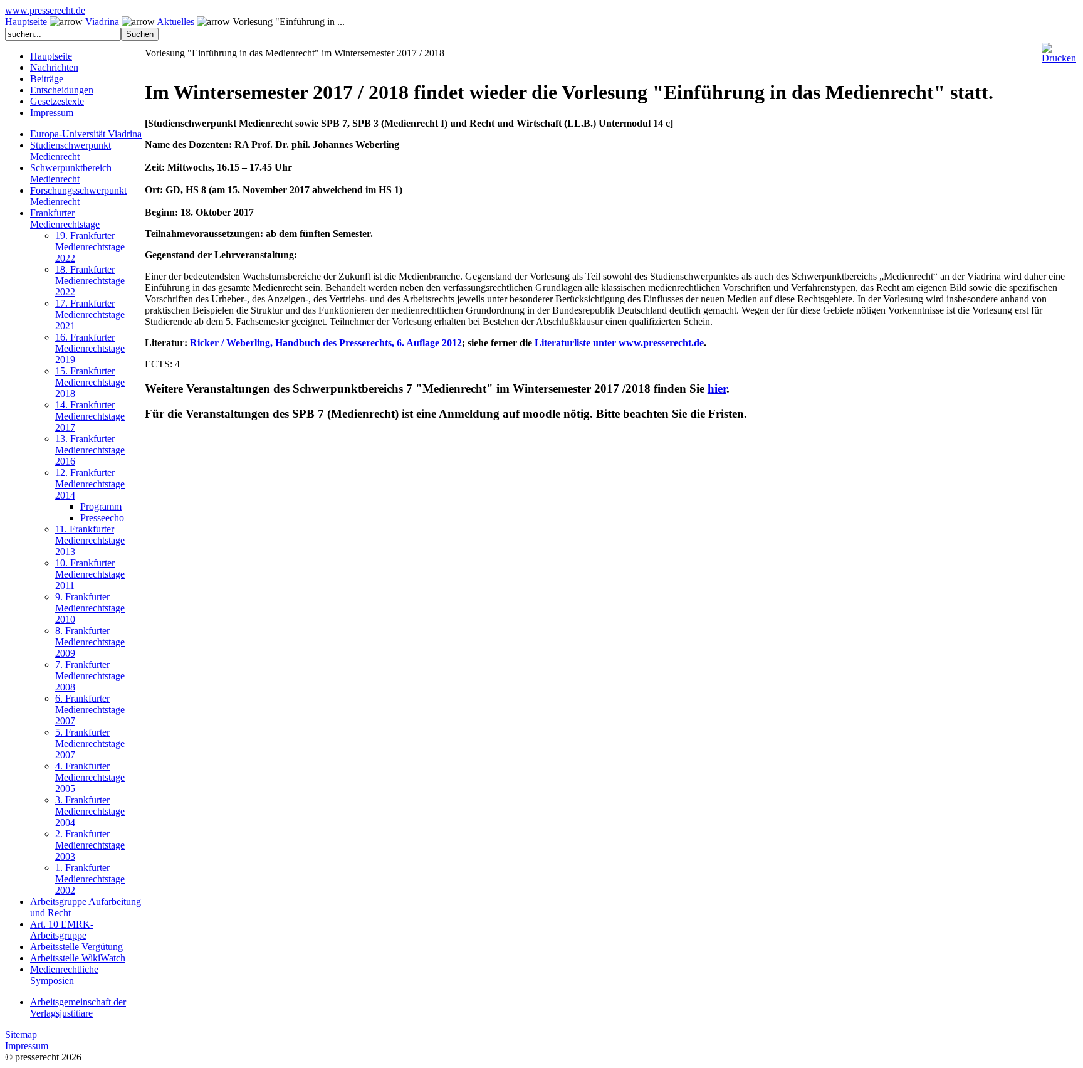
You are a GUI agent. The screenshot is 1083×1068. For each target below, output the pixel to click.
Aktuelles (175, 21)
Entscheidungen (61, 90)
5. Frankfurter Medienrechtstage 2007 (90, 743)
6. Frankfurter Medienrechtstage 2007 (90, 709)
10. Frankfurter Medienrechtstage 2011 (90, 574)
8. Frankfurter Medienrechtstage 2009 (90, 641)
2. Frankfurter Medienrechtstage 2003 (90, 845)
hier (717, 388)
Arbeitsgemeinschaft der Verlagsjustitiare (78, 1007)
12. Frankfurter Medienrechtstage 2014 (90, 483)
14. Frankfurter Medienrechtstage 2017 (90, 416)
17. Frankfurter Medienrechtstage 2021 (90, 314)
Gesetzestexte (57, 101)
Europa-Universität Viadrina (86, 134)
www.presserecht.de (45, 10)
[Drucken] (1059, 48)
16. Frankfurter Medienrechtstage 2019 (90, 348)
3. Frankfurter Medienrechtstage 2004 (90, 811)
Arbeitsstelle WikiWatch (77, 958)
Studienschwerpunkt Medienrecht (70, 151)
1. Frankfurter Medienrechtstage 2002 (90, 879)
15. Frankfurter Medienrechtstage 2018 (90, 382)
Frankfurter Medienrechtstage (65, 219)
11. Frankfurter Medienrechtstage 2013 (90, 540)
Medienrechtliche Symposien (64, 975)
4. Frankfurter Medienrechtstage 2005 (90, 777)
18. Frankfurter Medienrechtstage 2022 (90, 280)
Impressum (51, 112)
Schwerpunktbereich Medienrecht (71, 173)
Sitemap (21, 1034)
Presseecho (102, 517)
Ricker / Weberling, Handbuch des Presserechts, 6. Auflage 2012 (326, 342)
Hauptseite (26, 21)
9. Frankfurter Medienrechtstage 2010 (90, 608)
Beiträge (46, 78)
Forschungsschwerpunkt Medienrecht (78, 196)
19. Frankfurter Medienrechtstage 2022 (90, 246)
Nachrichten (54, 67)
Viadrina (102, 21)
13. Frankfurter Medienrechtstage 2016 (90, 450)
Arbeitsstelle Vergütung (76, 946)
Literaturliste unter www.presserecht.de (619, 342)
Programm (101, 506)
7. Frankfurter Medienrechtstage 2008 (90, 675)
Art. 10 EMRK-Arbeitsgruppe (61, 930)
